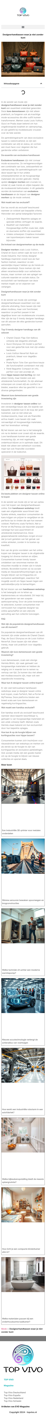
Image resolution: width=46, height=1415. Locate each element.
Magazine (9, 1385)
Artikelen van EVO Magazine (15, 1406)
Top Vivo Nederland (13, 1398)
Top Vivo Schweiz (12, 1401)
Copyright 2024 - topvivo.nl (23, 1412)
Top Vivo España (12, 1395)
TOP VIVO (9, 1379)
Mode (4, 1328)
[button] (23, 27)
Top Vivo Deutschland (15, 1392)
